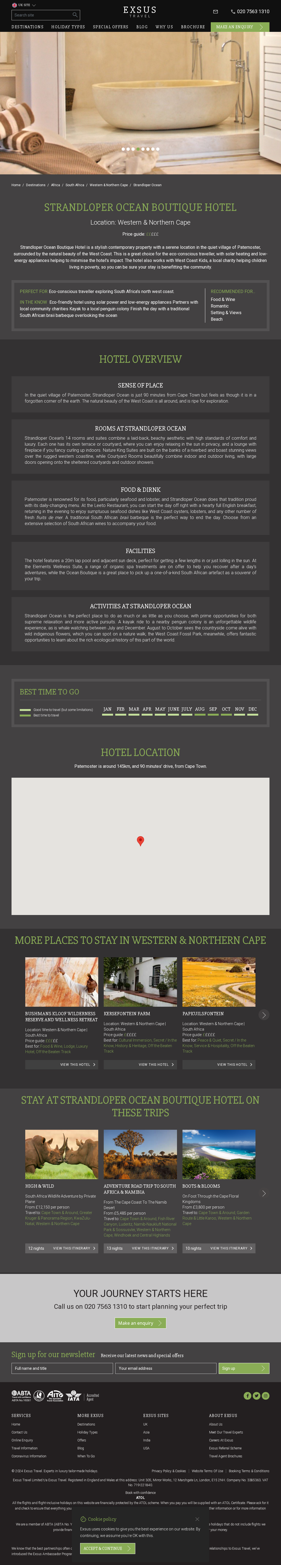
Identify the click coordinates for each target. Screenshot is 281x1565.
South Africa (75, 185)
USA (146, 1448)
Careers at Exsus (221, 1440)
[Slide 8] (157, 149)
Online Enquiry (22, 1440)
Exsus (140, 11)
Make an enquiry (234, 26)
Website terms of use (207, 1471)
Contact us (19, 1432)
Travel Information (25, 1448)
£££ (155, 234)
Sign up (228, 1368)
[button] (140, 841)
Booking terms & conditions (249, 1471)
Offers (81, 1440)
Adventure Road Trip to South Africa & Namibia (140, 1189)
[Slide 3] (133, 149)
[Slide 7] (152, 149)
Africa (55, 185)
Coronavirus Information (29, 1456)
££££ (131, 1035)
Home (16, 185)
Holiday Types (87, 1432)
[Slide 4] (138, 149)
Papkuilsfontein (203, 1014)
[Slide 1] (123, 149)
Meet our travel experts (226, 1432)
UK (145, 1424)
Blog (142, 26)
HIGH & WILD (39, 1186)
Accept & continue (103, 1548)
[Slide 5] (143, 149)
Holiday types (68, 26)
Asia (146, 1432)
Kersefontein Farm (127, 1014)
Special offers (111, 26)
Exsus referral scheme (225, 1448)
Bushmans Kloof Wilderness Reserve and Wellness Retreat (61, 1017)
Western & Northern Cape (109, 185)
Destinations (28, 26)
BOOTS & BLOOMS (201, 1186)
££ (152, 234)
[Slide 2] (128, 149)
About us (216, 1424)
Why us (164, 26)
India (146, 1440)
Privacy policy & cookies (169, 1471)
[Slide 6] (148, 149)
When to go (86, 1456)
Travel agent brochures (225, 1456)
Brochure (193, 26)
